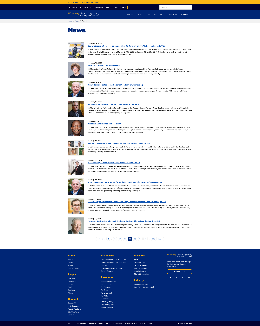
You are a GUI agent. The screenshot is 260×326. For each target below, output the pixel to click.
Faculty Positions (74, 309)
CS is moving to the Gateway (90, 2)
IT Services (105, 299)
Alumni (70, 293)
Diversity (71, 262)
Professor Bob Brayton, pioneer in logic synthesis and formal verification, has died (124, 221)
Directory (71, 278)
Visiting (70, 265)
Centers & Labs (139, 262)
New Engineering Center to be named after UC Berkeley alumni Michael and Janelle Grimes (127, 46)
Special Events (73, 268)
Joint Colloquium (140, 271)
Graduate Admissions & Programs (113, 262)
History (70, 259)
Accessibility (117, 323)
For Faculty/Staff (85, 7)
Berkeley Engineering (96, 323)
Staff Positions (73, 312)
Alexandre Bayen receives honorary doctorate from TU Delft (114, 163)
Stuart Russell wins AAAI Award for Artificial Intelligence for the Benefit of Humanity (125, 182)
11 (125, 239)
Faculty (71, 284)
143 (153, 239)
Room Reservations (108, 281)
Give (124, 7)
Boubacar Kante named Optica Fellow (104, 124)
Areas (136, 259)
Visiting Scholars (107, 308)
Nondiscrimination (131, 323)
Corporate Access (141, 284)
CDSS (108, 323)
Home (70, 21)
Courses (104, 265)
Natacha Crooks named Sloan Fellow (104, 65)
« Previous (102, 239)
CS (74, 323)
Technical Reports (140, 265)
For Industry (99, 7)
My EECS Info (106, 284)
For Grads (104, 290)
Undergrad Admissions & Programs (114, 259)
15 (145, 239)
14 (140, 239)
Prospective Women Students (112, 268)
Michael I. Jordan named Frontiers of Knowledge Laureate (113, 104)
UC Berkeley (81, 323)
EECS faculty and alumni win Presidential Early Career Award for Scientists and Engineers (127, 202)
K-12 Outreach (73, 306)
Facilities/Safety (107, 302)
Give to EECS (179, 272)
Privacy (142, 323)
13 (135, 239)
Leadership (72, 281)
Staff (70, 287)
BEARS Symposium (141, 274)
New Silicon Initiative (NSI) (144, 287)
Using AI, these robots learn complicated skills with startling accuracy (119, 143)
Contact (71, 315)
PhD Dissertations (140, 268)
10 (120, 239)
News (108, 7)
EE (69, 323)
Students (71, 290)
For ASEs (104, 296)
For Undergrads (106, 293)
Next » (161, 239)
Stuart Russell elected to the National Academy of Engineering (115, 85)
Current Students (107, 271)
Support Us (72, 303)
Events (116, 7)
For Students (72, 7)
